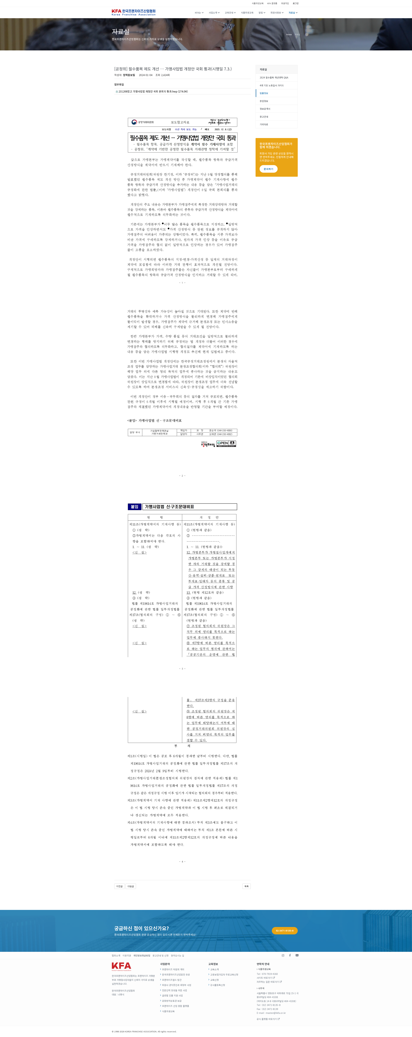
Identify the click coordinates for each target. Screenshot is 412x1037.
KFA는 (198, 12)
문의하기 (268, 168)
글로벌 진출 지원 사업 (172, 995)
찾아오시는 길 (177, 955)
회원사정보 (276, 12)
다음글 (131, 886)
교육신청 (214, 979)
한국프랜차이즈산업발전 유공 (176, 974)
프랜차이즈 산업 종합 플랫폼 (175, 1006)
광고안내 (264, 116)
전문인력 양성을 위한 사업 (174, 990)
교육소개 (214, 969)
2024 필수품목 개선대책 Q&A (274, 77)
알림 (261, 12)
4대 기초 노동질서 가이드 (272, 85)
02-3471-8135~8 (285, 930)
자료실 (292, 12)
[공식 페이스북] (289, 955)
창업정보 (264, 101)
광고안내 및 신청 (161, 955)
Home (289, 34)
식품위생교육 (257, 3)
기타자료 (264, 124)
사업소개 (213, 12)
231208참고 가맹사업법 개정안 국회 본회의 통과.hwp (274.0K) (153, 91)
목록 (246, 886)
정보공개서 (265, 108)
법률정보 (264, 93)
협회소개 (116, 955)
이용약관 (127, 955)
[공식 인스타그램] (283, 955)
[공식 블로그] (297, 955)
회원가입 (285, 3)
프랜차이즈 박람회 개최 (173, 969)
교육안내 (229, 12)
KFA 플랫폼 (272, 3)
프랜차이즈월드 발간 (172, 979)
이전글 (119, 886)
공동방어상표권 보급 (172, 1000)
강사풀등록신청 (217, 985)
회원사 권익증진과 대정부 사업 (176, 985)
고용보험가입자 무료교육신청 (224, 974)
